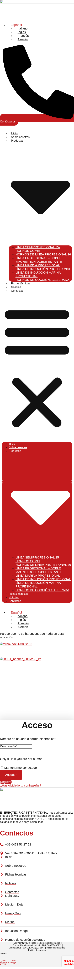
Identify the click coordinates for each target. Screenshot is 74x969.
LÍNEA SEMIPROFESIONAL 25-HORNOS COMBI (37, 249)
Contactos (17, 290)
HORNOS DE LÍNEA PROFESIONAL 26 (43, 254)
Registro (6, 782)
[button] (37, 367)
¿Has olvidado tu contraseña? (20, 785)
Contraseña (8, 746)
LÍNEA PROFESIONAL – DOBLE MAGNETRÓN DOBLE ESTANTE (38, 259)
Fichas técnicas (20, 283)
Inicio (14, 133)
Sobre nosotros (20, 137)
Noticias (16, 287)
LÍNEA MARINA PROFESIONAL (37, 265)
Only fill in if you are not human (21, 759)
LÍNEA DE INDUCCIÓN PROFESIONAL (43, 269)
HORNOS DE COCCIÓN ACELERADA (42, 279)
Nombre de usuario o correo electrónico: (28, 739)
